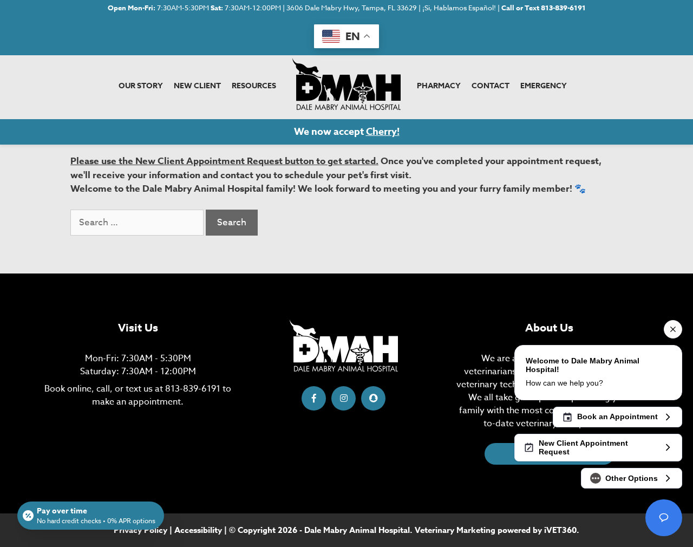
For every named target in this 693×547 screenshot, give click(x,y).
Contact (490, 86)
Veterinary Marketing (455, 530)
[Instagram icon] (343, 398)
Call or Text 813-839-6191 (543, 7)
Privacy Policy (140, 530)
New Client (197, 86)
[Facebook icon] (314, 398)
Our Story (141, 86)
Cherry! (383, 132)
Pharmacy (439, 86)
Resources (254, 86)
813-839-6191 (192, 388)
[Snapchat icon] (373, 398)
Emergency (543, 86)
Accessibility (198, 530)
